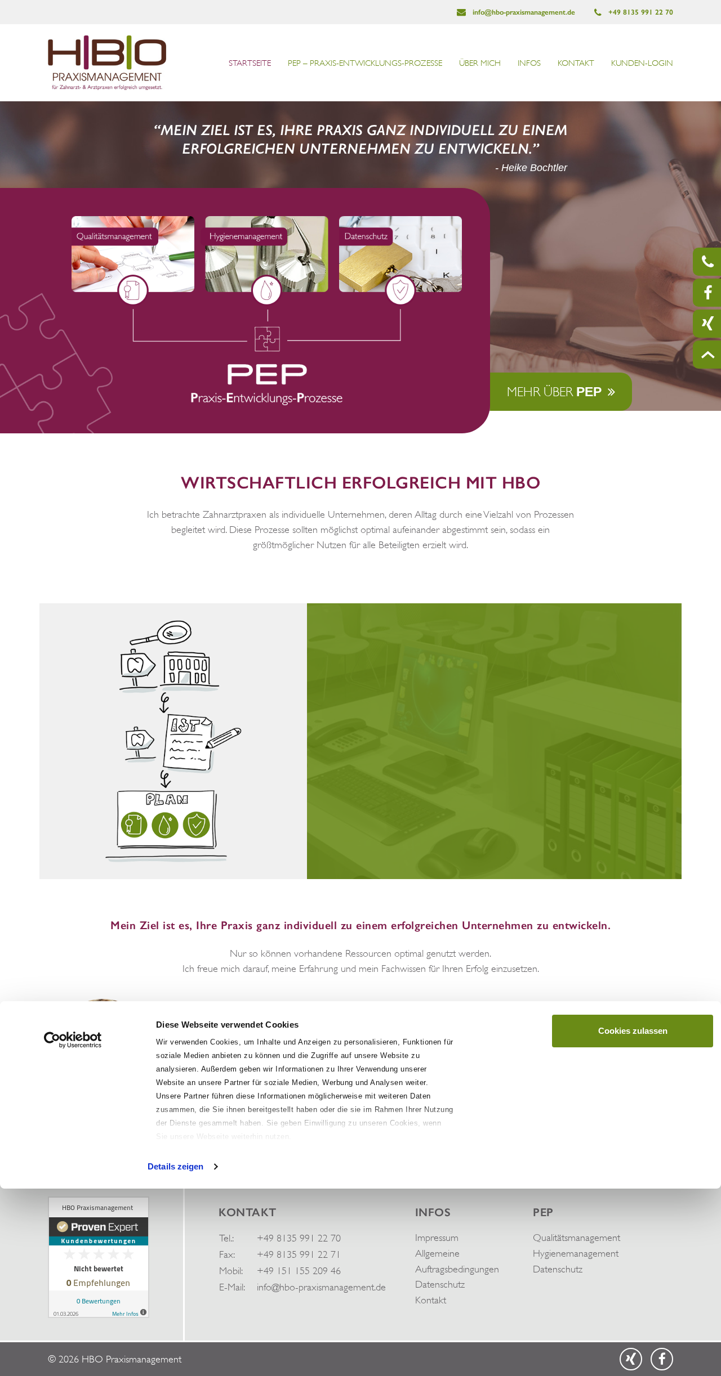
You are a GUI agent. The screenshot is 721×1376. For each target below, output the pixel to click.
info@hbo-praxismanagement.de (522, 12)
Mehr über (554, 391)
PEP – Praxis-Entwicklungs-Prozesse (365, 63)
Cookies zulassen (632, 1031)
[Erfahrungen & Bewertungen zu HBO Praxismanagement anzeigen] (98, 1256)
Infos (529, 63)
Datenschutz (440, 1284)
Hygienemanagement (575, 1253)
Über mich (480, 63)
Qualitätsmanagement (576, 1237)
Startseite (250, 63)
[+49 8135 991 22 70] (707, 262)
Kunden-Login (642, 63)
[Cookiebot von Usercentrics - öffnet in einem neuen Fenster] (73, 1040)
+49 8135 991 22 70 (639, 12)
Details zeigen (175, 1166)
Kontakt (576, 63)
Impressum (437, 1237)
